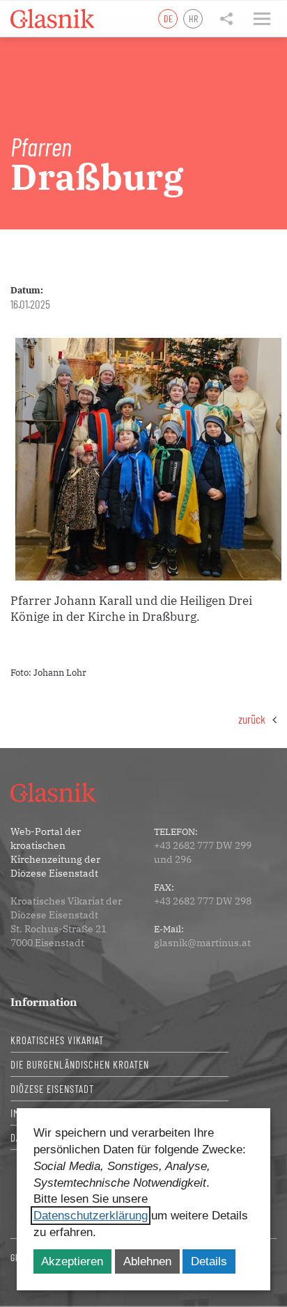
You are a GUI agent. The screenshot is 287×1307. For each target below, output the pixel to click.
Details (209, 1261)
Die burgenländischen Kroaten (79, 1064)
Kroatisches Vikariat (57, 1040)
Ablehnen (147, 1261)
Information (43, 1002)
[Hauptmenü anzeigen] (262, 18)
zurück (251, 719)
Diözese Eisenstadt (52, 1088)
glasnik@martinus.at (202, 942)
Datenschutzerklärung (90, 1215)
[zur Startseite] (52, 19)
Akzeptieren (72, 1261)
